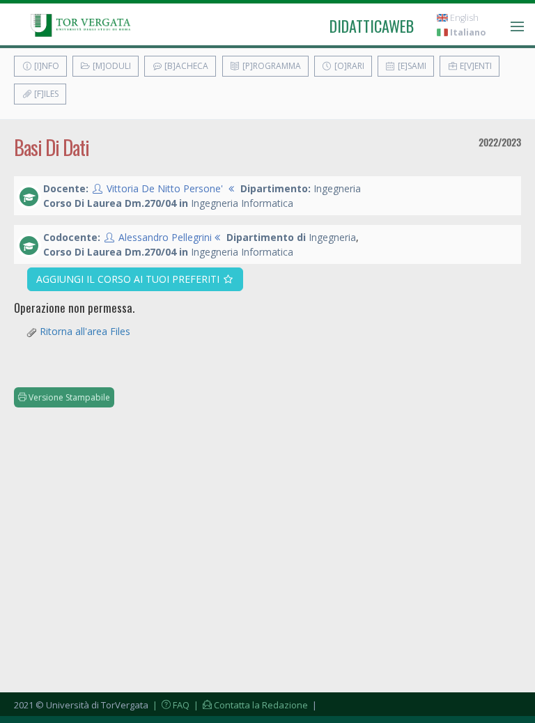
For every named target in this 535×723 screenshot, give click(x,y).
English (463, 18)
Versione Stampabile (68, 397)
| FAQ (169, 705)
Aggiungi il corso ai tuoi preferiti (129, 279)
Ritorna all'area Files (85, 331)
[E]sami (411, 66)
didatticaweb (371, 26)
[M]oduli (111, 66)
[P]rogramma (270, 66)
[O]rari (348, 66)
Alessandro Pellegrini (165, 237)
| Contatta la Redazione (250, 705)
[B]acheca (185, 66)
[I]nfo (45, 66)
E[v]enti (475, 66)
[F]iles (45, 94)
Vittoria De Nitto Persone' (165, 188)
